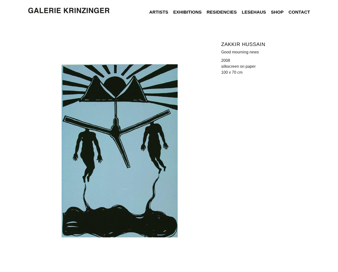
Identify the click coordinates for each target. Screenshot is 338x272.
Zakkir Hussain (243, 44)
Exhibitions (187, 12)
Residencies (222, 12)
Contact (299, 12)
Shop (277, 12)
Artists (158, 12)
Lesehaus (254, 12)
